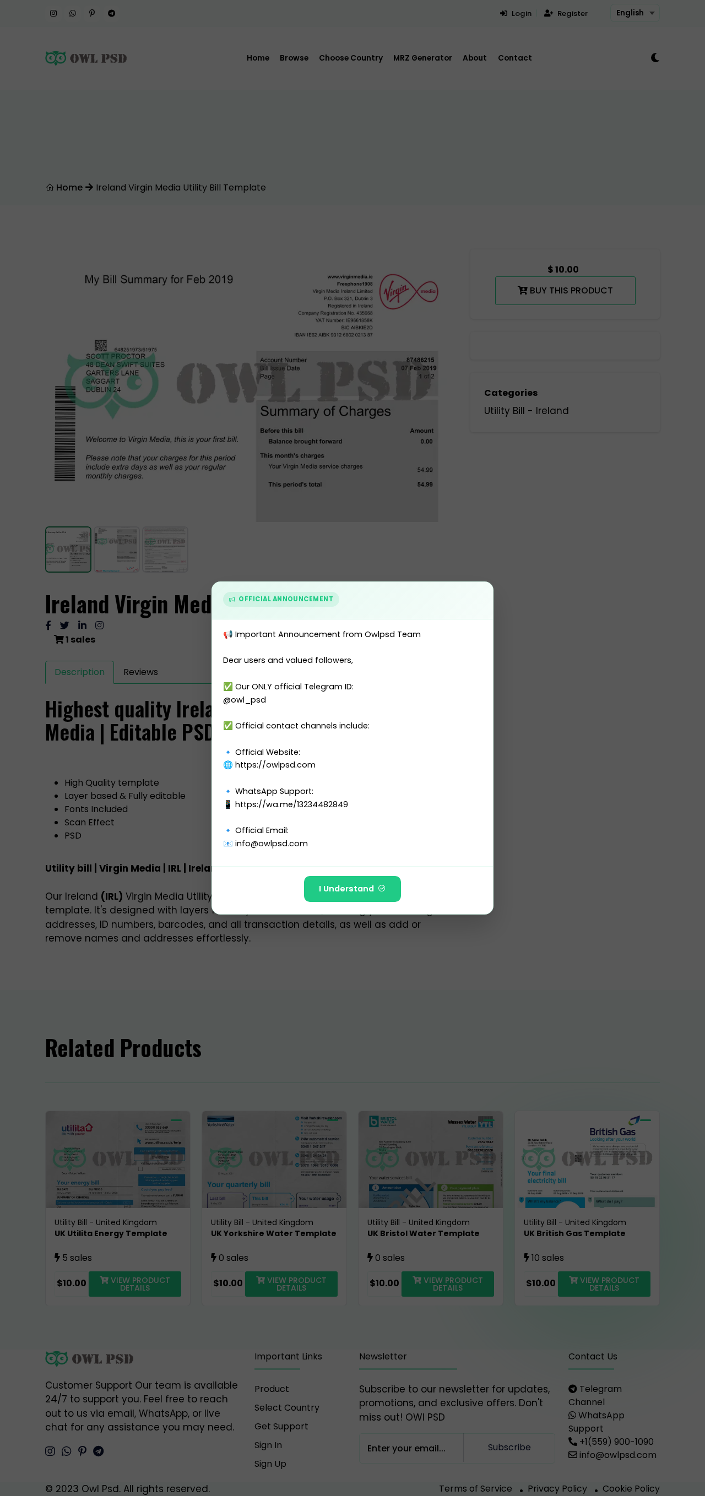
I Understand (346, 888)
